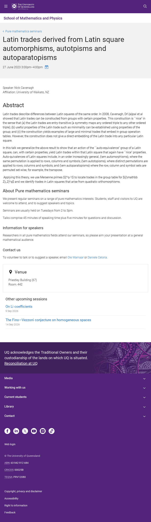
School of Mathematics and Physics (33, 18)
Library (9, 406)
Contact (9, 416)
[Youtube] (34, 431)
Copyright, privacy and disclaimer (23, 491)
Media (8, 378)
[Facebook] (7, 431)
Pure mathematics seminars (23, 31)
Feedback (9, 512)
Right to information (15, 505)
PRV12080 (19, 476)
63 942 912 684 (20, 462)
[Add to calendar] (47, 67)
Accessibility (11, 498)
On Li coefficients (19, 306)
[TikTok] (52, 431)
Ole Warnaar (76, 257)
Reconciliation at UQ (21, 363)
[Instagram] (43, 431)
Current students (15, 397)
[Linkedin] (16, 431)
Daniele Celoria (97, 257)
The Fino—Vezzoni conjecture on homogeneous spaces (48, 320)
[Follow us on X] (25, 431)
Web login (9, 444)
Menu (6, 6)
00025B (19, 469)
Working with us (14, 387)
